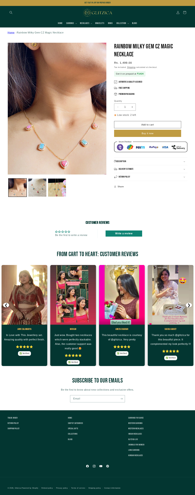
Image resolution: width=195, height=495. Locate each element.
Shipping (131, 67)
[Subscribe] (121, 398)
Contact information (112, 488)
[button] (11, 12)
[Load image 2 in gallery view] (37, 187)
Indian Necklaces (135, 434)
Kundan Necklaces (135, 455)
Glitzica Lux (133, 439)
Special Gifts (73, 428)
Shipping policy (94, 488)
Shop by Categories (75, 423)
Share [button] (121, 186)
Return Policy (13, 423)
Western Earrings (135, 423)
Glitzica (18, 488)
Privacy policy (62, 488)
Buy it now (148, 133)
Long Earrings (134, 450)
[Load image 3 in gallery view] (57, 187)
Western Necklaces (136, 428)
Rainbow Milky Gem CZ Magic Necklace (40, 32)
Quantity (118, 101)
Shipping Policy (14, 428)
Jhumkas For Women (136, 444)
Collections (73, 434)
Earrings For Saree (136, 418)
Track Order (13, 418)
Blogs (70, 439)
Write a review (123, 233)
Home (11, 32)
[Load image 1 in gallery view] (17, 187)
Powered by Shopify (30, 488)
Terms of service (78, 488)
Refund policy (47, 488)
